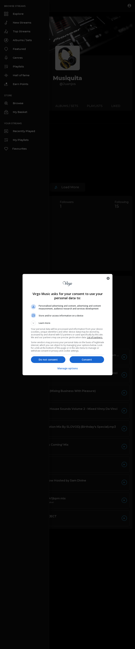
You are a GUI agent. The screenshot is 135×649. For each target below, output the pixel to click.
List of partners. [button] (95, 337)
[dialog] (67, 324)
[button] (67, 323)
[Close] (108, 278)
